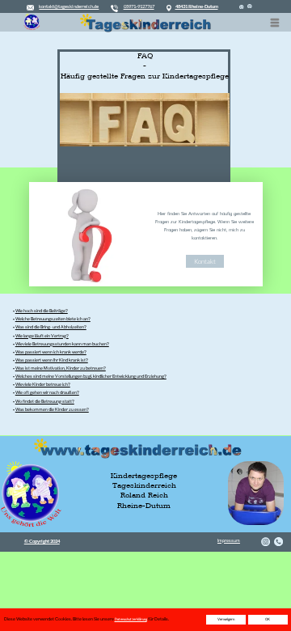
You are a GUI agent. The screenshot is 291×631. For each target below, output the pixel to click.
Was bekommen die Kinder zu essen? (52, 409)
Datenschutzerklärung (131, 618)
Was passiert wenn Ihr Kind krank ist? (51, 360)
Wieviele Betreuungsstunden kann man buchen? (62, 344)
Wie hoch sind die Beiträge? (41, 310)
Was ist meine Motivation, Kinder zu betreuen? (60, 368)
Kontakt (205, 260)
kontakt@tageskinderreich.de (69, 6)
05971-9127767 (139, 6)
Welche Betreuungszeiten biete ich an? (53, 319)
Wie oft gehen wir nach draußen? (47, 392)
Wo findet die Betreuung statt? (44, 401)
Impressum (228, 540)
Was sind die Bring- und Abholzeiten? (50, 327)
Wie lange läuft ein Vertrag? (42, 335)
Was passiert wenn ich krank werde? (50, 352)
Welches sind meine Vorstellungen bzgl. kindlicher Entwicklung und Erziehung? (91, 376)
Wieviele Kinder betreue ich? (42, 384)
